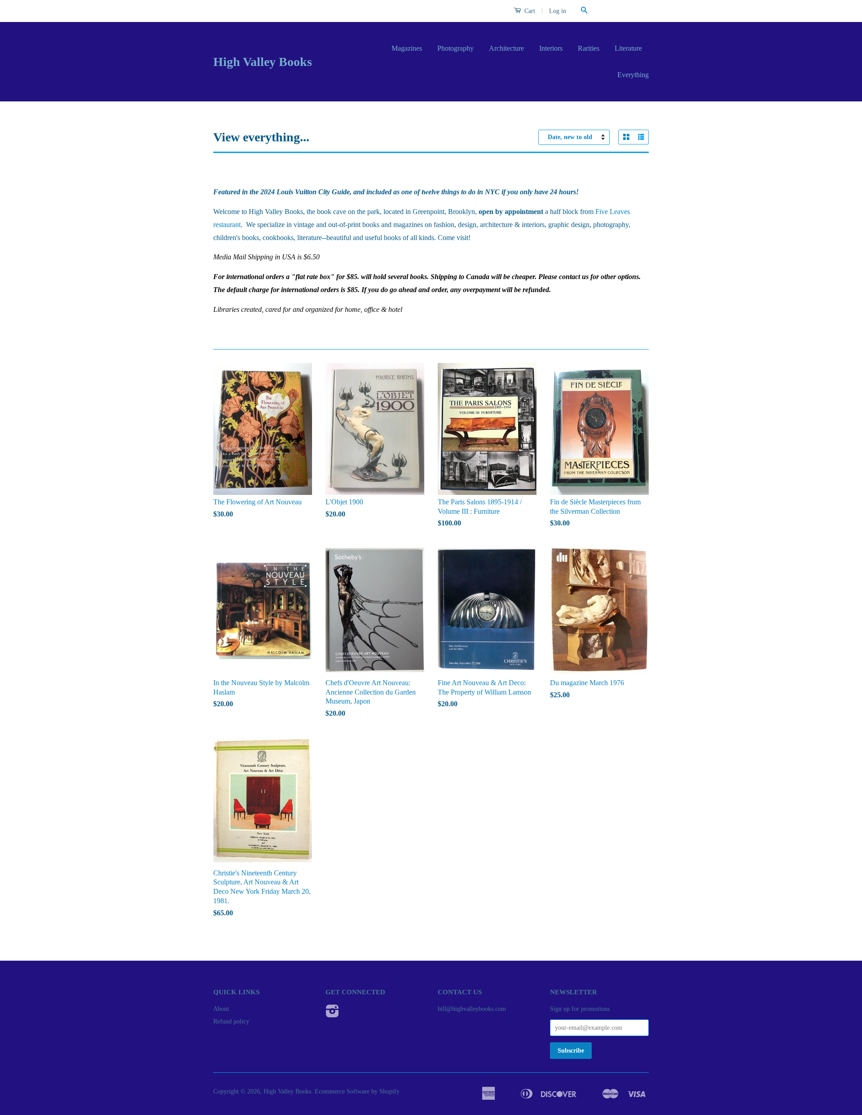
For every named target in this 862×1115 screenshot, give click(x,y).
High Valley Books (262, 62)
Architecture (506, 48)
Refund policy (231, 1021)
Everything (633, 75)
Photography (455, 48)
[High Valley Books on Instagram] (332, 1014)
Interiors (551, 48)
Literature (628, 48)
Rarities (588, 48)
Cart (529, 11)
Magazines (406, 48)
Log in (557, 11)
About (221, 1009)
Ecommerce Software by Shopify (357, 1091)
